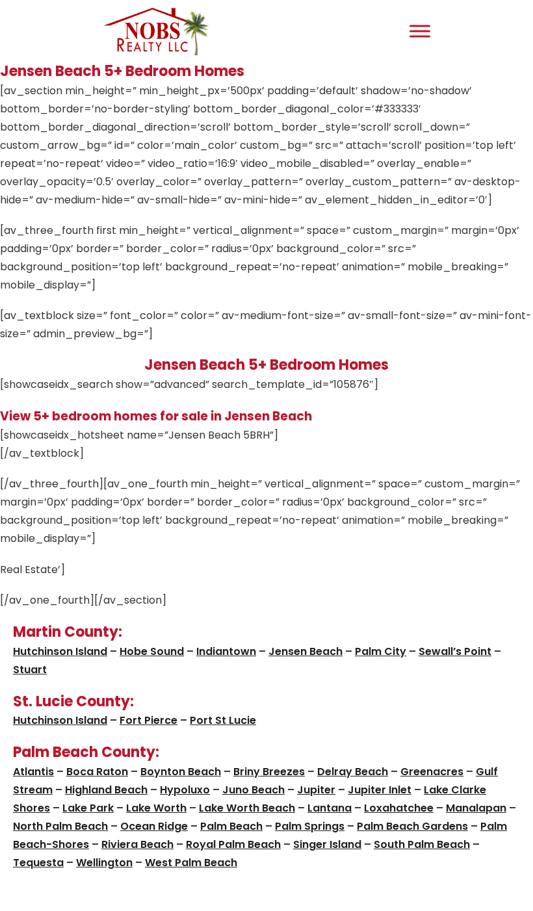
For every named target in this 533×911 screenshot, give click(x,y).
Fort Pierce (148, 720)
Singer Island (327, 844)
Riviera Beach (137, 844)
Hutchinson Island (60, 651)
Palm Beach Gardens (412, 826)
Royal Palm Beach (233, 844)
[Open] (420, 31)
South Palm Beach (422, 844)
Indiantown (226, 651)
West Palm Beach (191, 862)
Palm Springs (309, 826)
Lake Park (88, 808)
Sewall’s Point (455, 651)
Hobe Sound (152, 651)
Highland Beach (106, 789)
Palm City (380, 651)
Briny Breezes (269, 771)
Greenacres (431, 771)
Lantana (329, 808)
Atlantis (33, 771)
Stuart (30, 669)
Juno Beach (253, 789)
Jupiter (316, 789)
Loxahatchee (399, 808)
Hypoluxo (185, 789)
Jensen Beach (305, 651)
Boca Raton (97, 771)
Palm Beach (231, 826)
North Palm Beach (60, 826)
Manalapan (476, 808)
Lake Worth (156, 808)
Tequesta (38, 862)
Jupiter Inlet (379, 789)
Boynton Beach (180, 771)
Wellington (104, 862)
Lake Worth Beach (247, 808)
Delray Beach (352, 771)
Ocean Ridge (154, 826)
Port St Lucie (223, 720)
